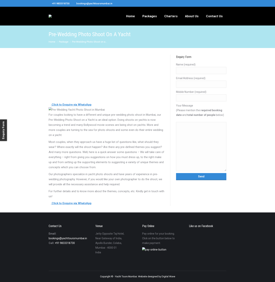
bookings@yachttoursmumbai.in (68, 238)
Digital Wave (168, 276)
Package (63, 41)
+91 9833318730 (65, 243)
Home (52, 41)
